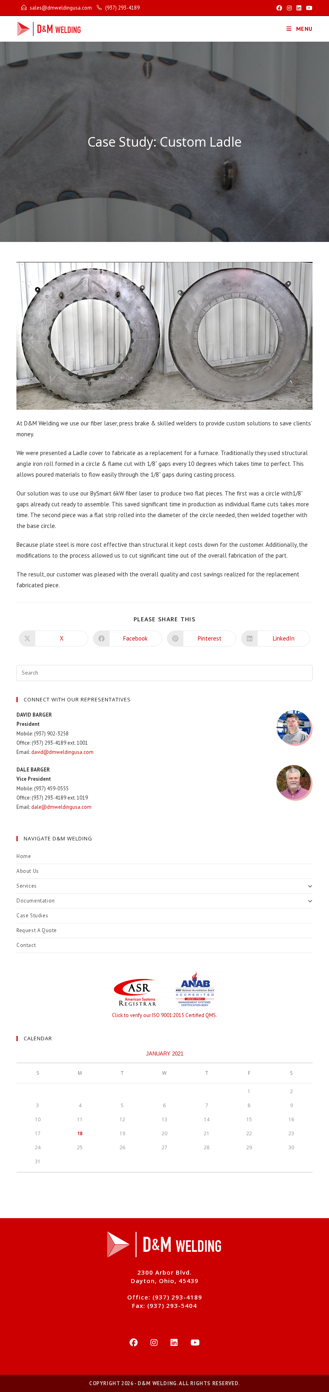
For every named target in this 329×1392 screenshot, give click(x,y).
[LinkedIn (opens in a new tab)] (299, 8)
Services (26, 885)
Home (23, 856)
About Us (27, 871)
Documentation (35, 900)
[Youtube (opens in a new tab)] (308, 8)
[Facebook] (134, 1343)
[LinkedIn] (174, 1343)
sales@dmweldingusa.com (61, 7)
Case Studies (32, 915)
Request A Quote (36, 930)
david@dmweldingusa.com (62, 752)
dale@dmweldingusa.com (61, 807)
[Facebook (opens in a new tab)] (279, 8)
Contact (26, 945)
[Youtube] (195, 1343)
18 (80, 1133)
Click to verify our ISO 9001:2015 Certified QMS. (164, 1015)
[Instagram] (154, 1343)
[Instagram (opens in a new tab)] (289, 8)
